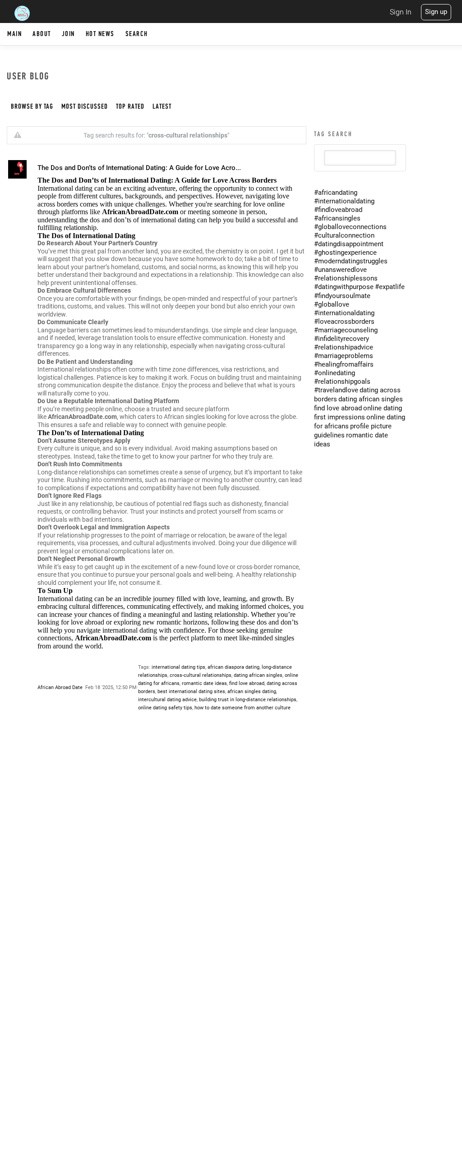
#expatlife (390, 287)
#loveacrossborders (344, 321)
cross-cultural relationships (200, 675)
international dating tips (178, 667)
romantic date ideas (204, 683)
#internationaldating (344, 313)
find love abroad (246, 683)
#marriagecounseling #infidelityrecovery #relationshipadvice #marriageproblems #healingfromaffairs (346, 347)
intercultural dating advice (167, 700)
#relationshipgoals (342, 381)
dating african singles (258, 675)
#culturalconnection (344, 235)
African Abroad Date (60, 687)
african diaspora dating (233, 667)
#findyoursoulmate (342, 296)
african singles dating (251, 691)
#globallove (331, 304)
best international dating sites (191, 691)
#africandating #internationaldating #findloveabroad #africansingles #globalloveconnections (350, 209)
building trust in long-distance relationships (247, 700)
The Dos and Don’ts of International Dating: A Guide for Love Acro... (139, 168)
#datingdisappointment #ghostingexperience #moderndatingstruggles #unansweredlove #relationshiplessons (351, 261)
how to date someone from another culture (242, 708)
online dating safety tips (165, 708)
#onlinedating (334, 373)
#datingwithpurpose (344, 287)
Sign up (436, 12)
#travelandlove (336, 390)
